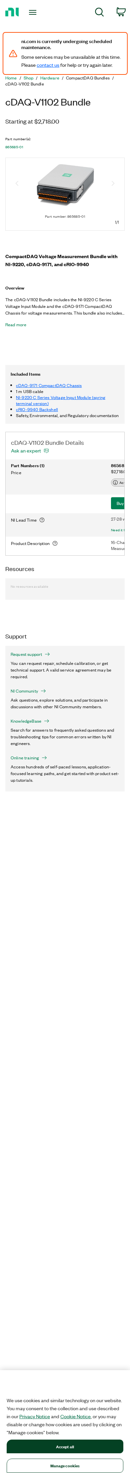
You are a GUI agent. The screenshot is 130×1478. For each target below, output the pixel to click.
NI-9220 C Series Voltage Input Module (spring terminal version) (60, 400)
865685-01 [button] (14, 147)
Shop (29, 78)
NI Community (24, 691)
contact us (48, 64)
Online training (25, 758)
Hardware (49, 78)
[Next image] (113, 184)
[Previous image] (17, 184)
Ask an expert (26, 450)
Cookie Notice (75, 1416)
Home (11, 78)
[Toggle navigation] (34, 12)
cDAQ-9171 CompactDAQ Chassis (49, 385)
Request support (26, 654)
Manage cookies (65, 1465)
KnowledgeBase (26, 721)
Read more (15, 325)
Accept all (65, 1446)
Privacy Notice (34, 1416)
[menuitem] (99, 13)
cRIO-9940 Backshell (37, 409)
